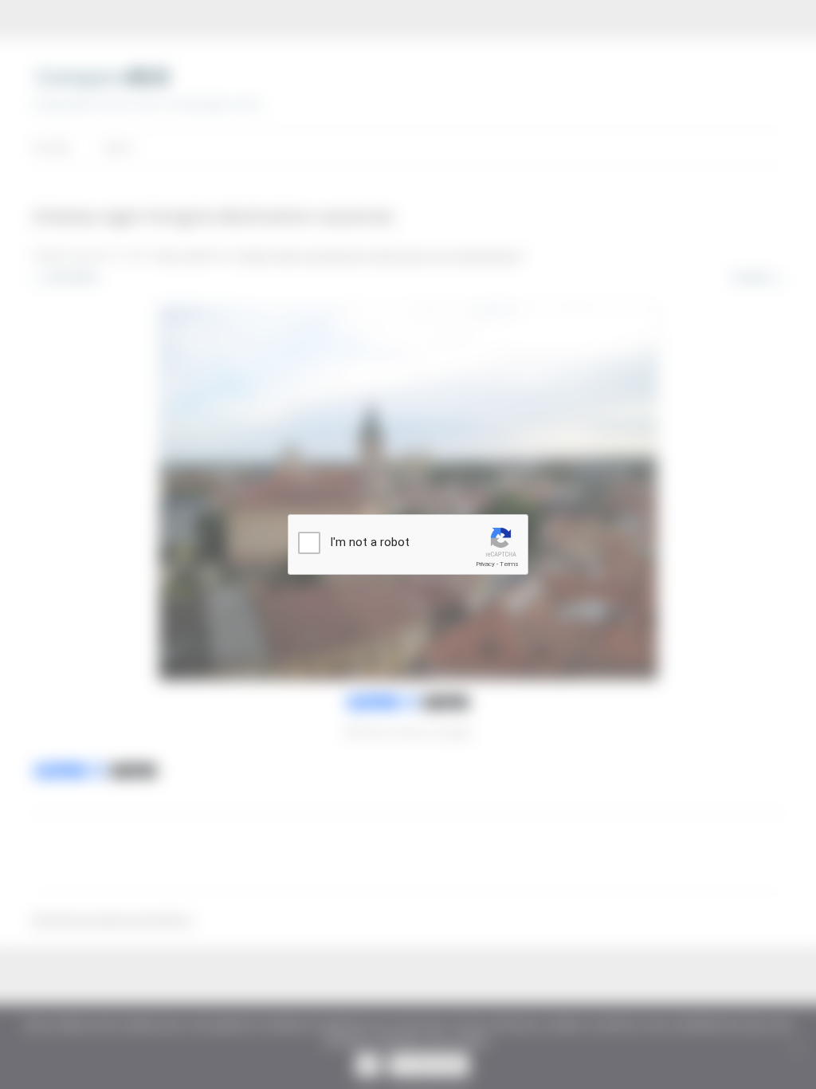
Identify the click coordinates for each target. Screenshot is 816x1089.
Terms (509, 564)
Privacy (485, 564)
